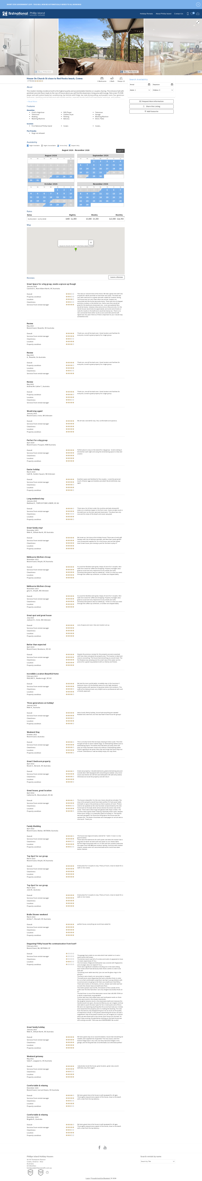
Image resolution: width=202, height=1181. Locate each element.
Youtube (105, 1147)
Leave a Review (116, 277)
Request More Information (152, 101)
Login (88, 1178)
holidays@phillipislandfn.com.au (39, 1168)
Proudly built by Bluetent (100, 1178)
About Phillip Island (163, 14)
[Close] (91, 242)
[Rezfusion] (47, 1172)
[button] (76, 249)
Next (197, 47)
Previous (5, 47)
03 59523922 (31, 1166)
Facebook (99, 1147)
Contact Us (178, 14)
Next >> (120, 151)
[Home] (16, 13)
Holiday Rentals (146, 14)
